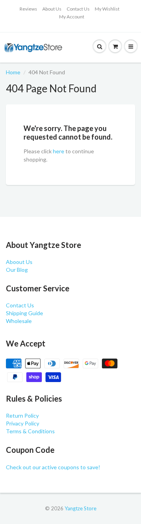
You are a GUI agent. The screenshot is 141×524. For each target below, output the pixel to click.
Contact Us (78, 9)
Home (13, 72)
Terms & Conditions (30, 431)
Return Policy (22, 415)
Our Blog (17, 269)
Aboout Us (19, 261)
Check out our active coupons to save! (53, 467)
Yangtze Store (80, 508)
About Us (51, 9)
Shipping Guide (24, 313)
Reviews (28, 9)
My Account (71, 17)
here (58, 151)
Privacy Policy (22, 423)
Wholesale (19, 321)
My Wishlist (107, 9)
